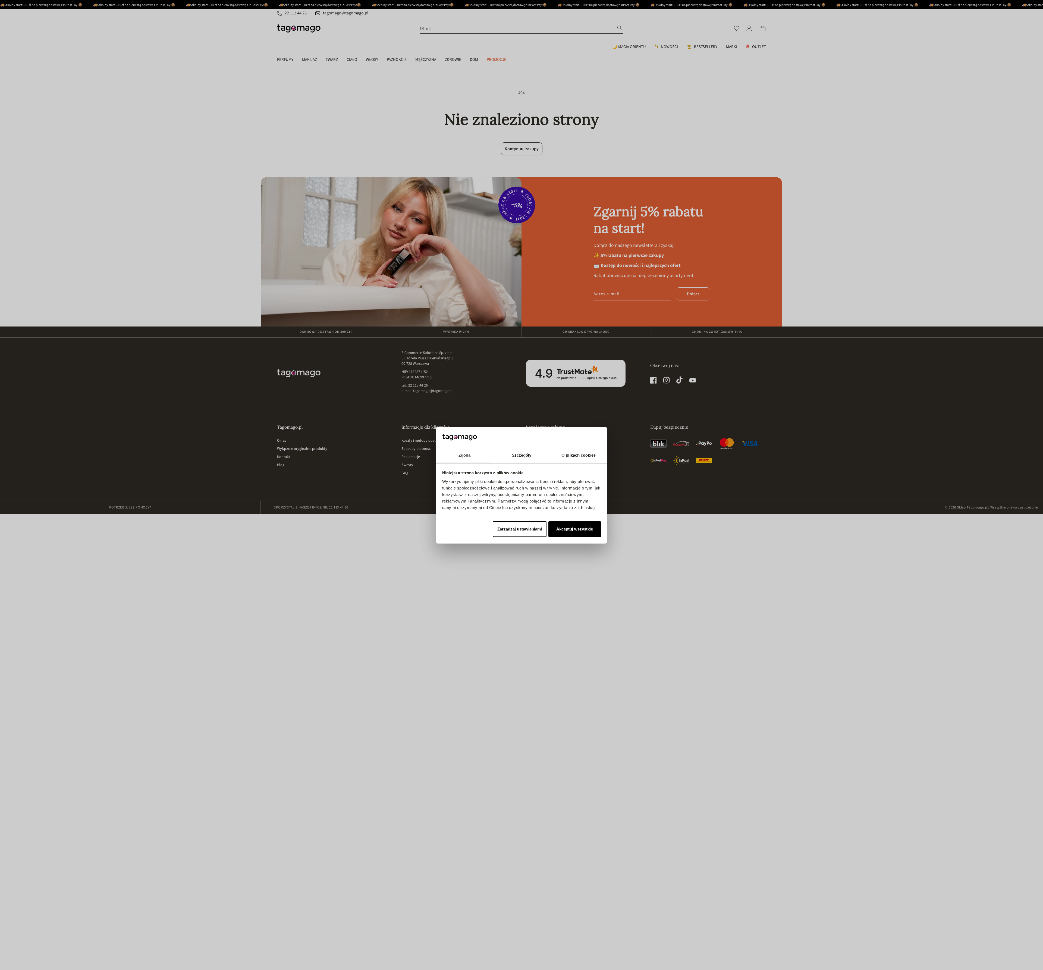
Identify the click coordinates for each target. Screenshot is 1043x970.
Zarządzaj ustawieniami (519, 529)
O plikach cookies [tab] (578, 455)
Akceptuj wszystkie (574, 529)
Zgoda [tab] (464, 455)
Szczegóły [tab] (522, 455)
